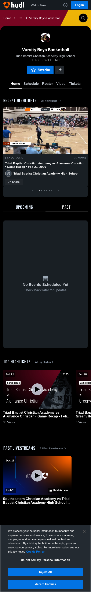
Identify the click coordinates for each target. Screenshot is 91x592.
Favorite (44, 70)
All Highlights (49, 101)
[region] (45, 558)
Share (15, 181)
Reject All (45, 572)
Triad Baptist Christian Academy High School (46, 173)
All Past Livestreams (51, 448)
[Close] (84, 531)
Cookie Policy (35, 551)
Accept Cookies (45, 584)
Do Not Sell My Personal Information (45, 560)
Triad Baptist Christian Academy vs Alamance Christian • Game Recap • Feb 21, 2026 (44, 165)
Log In (79, 5)
